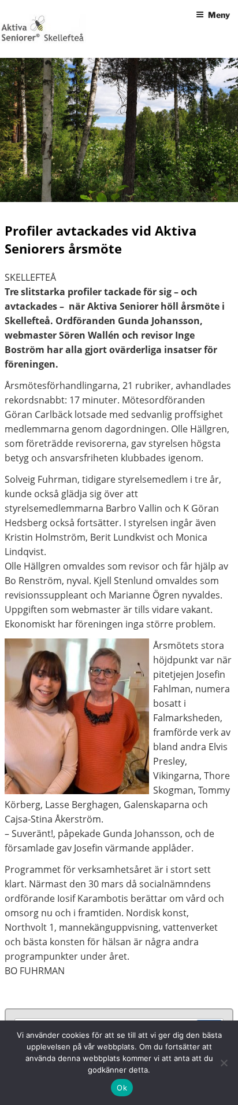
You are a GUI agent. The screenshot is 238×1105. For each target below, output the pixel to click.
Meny (219, 15)
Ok (122, 1087)
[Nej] (223, 1063)
